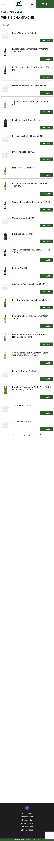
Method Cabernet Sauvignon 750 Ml (29, 85)
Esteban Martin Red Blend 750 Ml (28, 136)
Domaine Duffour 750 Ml (24, 371)
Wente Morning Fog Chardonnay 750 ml (31, 202)
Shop (3, 12)
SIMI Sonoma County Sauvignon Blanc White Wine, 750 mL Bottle (30, 354)
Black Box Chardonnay (22, 234)
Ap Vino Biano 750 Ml (22, 421)
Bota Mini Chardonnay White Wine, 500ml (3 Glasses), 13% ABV (31, 388)
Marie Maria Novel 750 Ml (24, 33)
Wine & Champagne (19, 12)
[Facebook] (27, 808)
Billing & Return (27, 830)
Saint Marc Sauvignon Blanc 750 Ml (28, 284)
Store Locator (27, 817)
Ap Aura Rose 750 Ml (22, 405)
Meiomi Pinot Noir (20, 268)
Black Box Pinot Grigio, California (27, 120)
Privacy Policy (27, 823)
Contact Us (27, 820)
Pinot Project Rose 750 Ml (24, 152)
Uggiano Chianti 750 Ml (23, 218)
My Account (27, 813)
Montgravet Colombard (23, 167)
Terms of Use (27, 826)
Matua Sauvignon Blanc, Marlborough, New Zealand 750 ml (30, 335)
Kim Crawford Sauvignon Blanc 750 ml (30, 300)
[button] (46, 40)
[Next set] (40, 434)
